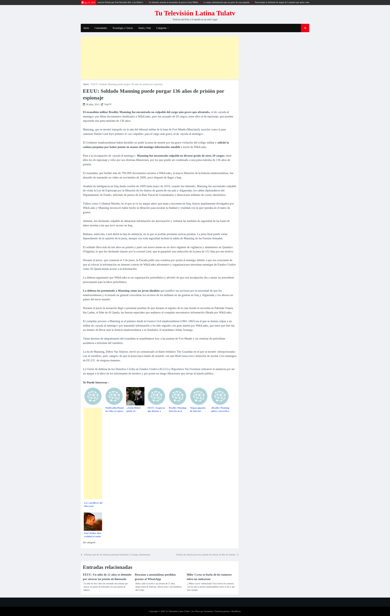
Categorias (161, 28)
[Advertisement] (160, 57)
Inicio (86, 28)
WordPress (236, 611)
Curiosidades (100, 28)
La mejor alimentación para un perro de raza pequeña (211, 2)
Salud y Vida (144, 28)
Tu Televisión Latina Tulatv (195, 13)
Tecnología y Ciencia (122, 28)
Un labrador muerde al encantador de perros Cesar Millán (158, 2)
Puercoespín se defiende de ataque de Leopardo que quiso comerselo (269, 2)
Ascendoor (208, 611)
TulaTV (108, 104)
